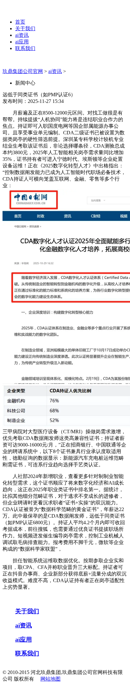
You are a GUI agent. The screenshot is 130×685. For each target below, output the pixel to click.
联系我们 (25, 48)
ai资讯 (22, 35)
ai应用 (22, 41)
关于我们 (25, 28)
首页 (20, 22)
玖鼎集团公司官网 (23, 71)
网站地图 (50, 679)
